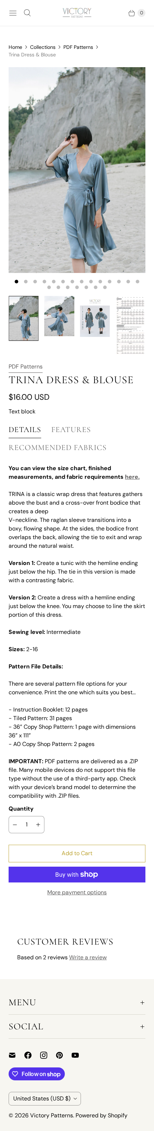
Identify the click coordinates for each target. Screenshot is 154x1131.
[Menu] (13, 13)
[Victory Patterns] (77, 13)
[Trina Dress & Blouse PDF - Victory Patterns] (77, 170)
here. (132, 477)
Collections (43, 47)
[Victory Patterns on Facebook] (32, 1055)
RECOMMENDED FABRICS (58, 447)
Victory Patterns (51, 1115)
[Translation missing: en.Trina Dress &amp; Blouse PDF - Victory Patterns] (24, 318)
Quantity (21, 808)
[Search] (27, 13)
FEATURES (71, 429)
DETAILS (25, 429)
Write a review (88, 957)
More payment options (77, 892)
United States (42, 1098)
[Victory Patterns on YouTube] (79, 1055)
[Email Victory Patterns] (16, 1055)
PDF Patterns (78, 47)
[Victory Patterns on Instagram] (48, 1055)
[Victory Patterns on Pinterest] (64, 1055)
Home (15, 47)
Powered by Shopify (101, 1115)
